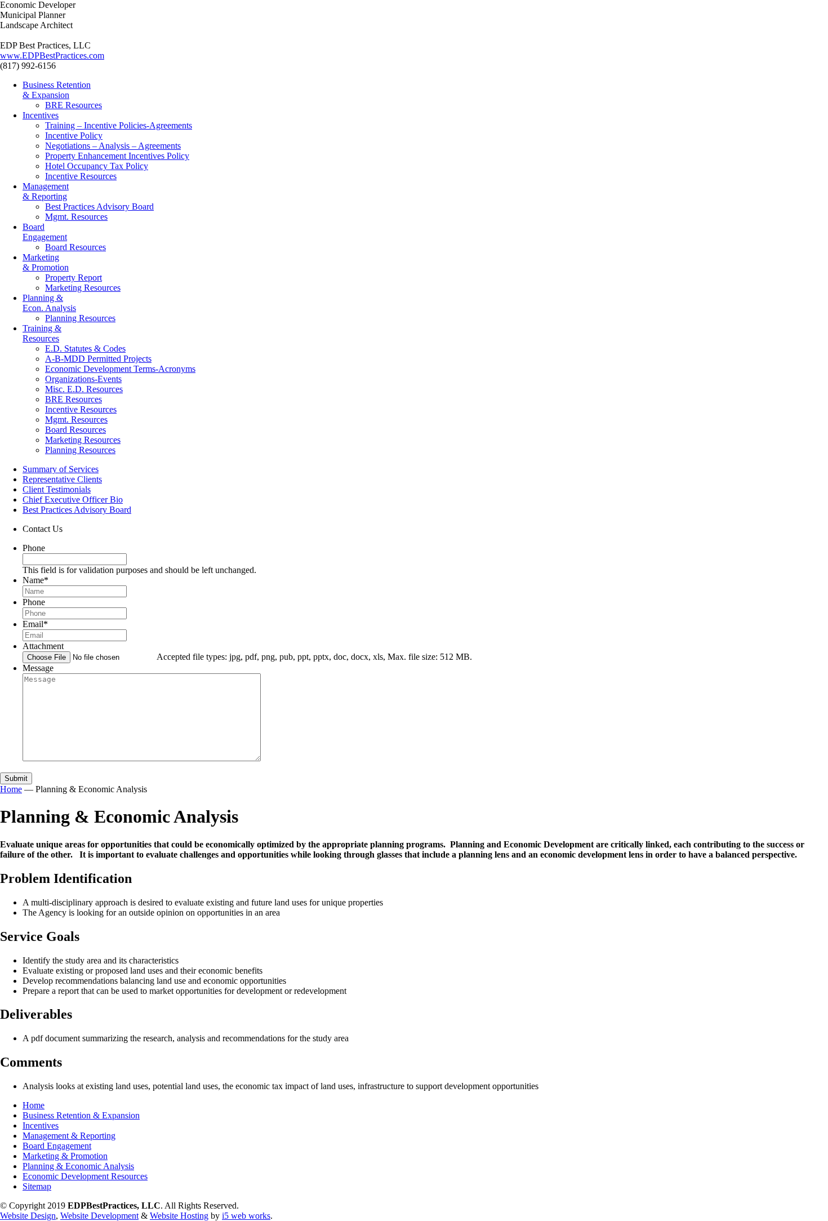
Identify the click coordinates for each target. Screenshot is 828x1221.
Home (11, 789)
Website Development (99, 1215)
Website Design (28, 1215)
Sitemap (37, 1186)
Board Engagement (57, 1146)
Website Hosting (179, 1215)
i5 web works (246, 1215)
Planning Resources (80, 318)
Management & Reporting (69, 1135)
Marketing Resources (83, 287)
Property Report (73, 277)
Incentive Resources (81, 409)
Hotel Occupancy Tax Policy (96, 166)
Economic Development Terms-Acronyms (120, 369)
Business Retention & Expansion (81, 1115)
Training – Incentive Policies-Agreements (118, 125)
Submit (16, 778)
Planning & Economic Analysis (78, 1166)
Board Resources (75, 247)
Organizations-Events (83, 379)
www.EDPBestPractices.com (52, 55)
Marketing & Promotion (65, 1156)
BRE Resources (73, 399)
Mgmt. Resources (76, 216)
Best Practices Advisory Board (99, 206)
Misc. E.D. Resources (84, 389)
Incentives (41, 1125)
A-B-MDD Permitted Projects (98, 358)
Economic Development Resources (85, 1176)
